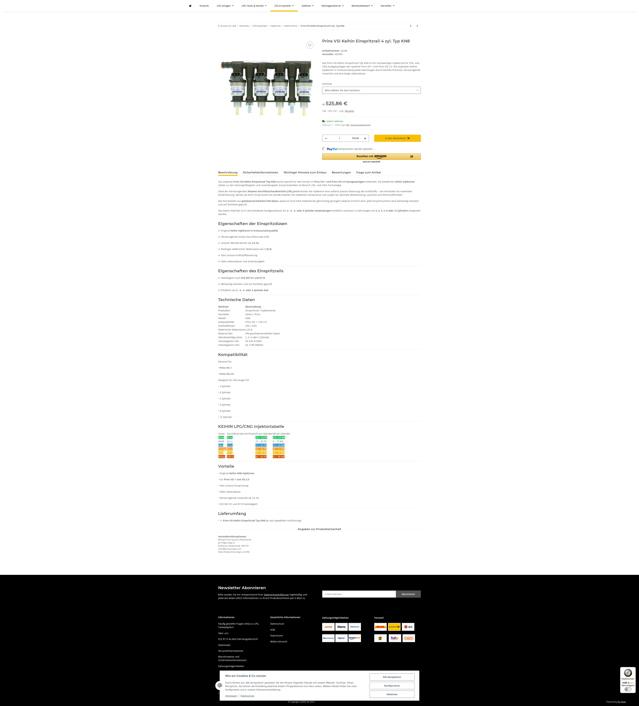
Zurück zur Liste (228, 25)
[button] (371, 158)
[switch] (628, 689)
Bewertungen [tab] (341, 172)
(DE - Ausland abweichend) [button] (358, 124)
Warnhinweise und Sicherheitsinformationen (232, 658)
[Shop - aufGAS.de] (190, 5)
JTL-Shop (622, 701)
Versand (349, 111)
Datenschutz (247, 695)
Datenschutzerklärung (276, 594)
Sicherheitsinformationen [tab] (260, 172)
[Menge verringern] (326, 138)
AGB (272, 629)
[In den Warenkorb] (220, 37)
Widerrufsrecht (278, 641)
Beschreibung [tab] (227, 172)
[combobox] (371, 90)
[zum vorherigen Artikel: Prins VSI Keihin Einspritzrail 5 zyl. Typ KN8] (410, 25)
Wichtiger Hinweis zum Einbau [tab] (305, 172)
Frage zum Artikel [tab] (368, 172)
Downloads (224, 645)
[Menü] (634, 669)
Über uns (223, 633)
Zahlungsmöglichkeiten (231, 666)
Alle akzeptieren (392, 677)
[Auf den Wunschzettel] (310, 45)
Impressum (231, 695)
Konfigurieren (392, 685)
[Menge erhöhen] (365, 138)
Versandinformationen (230, 650)
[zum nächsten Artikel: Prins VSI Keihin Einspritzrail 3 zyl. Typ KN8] (417, 25)
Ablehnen (392, 694)
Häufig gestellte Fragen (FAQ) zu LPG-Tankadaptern (238, 625)
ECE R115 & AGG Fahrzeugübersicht (238, 639)
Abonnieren (408, 594)
